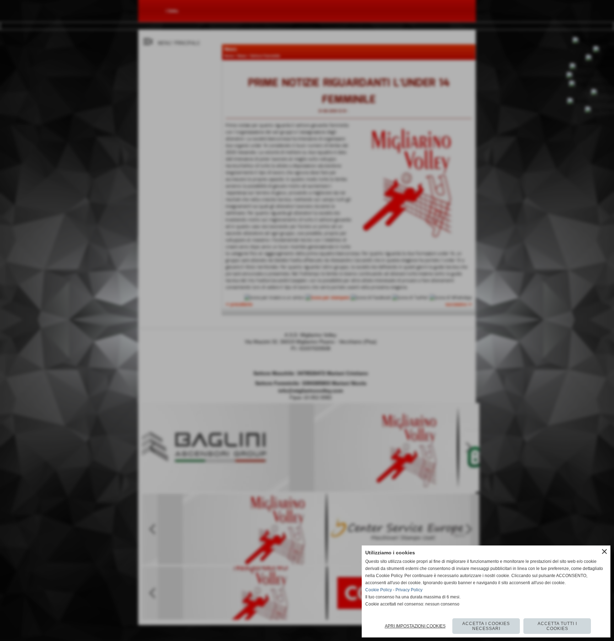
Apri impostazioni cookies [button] (415, 626)
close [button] (604, 551)
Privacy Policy (408, 589)
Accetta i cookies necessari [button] (486, 626)
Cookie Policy (378, 589)
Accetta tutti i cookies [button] (557, 626)
